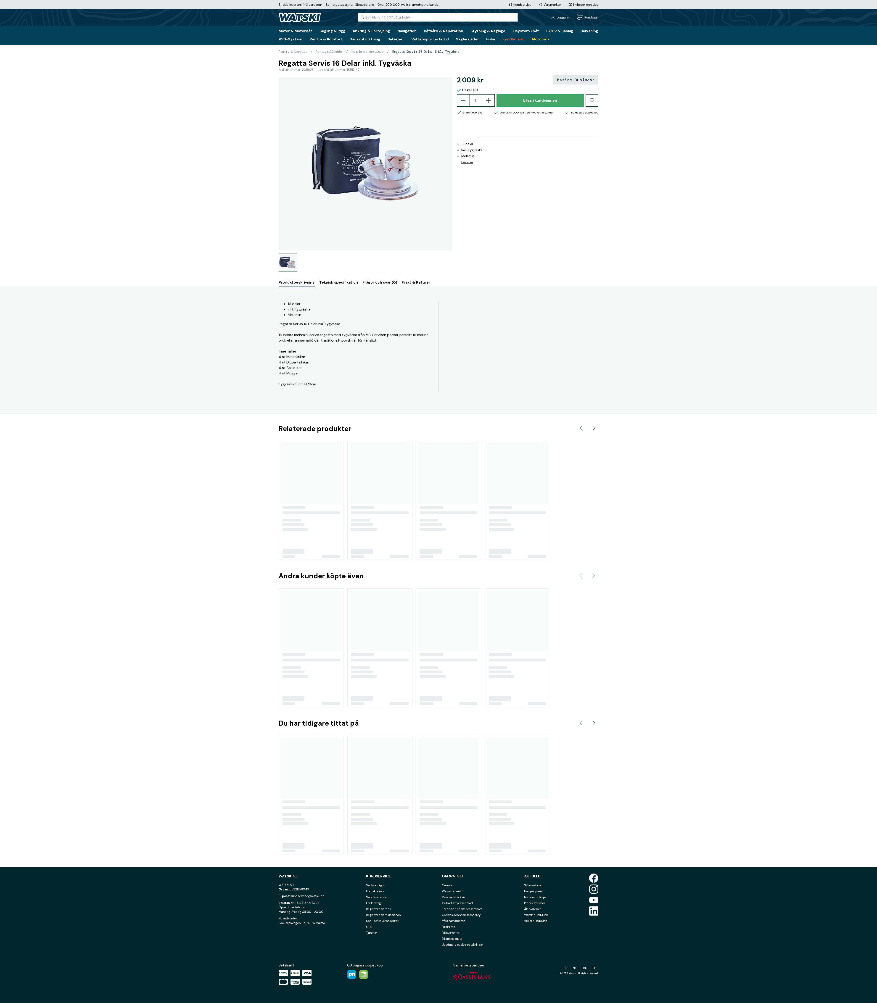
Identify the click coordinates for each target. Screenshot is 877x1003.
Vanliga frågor (375, 885)
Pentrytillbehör (329, 52)
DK (585, 968)
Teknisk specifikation (338, 282)
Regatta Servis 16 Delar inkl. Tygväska (425, 52)
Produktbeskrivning (297, 282)
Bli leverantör (451, 933)
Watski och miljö (452, 891)
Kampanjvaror (533, 891)
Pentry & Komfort (293, 52)
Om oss (447, 885)
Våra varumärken (453, 897)
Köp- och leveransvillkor (382, 921)
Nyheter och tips (535, 897)
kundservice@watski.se (307, 896)
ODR (369, 927)
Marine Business (576, 80)
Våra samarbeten (453, 921)
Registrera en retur (378, 909)
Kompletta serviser (367, 52)
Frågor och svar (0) (379, 282)
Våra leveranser (376, 897)
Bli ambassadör (452, 939)
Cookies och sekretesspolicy (461, 915)
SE (565, 968)
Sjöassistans (364, 5)
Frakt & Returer (416, 282)
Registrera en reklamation (383, 915)
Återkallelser (532, 909)
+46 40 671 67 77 (307, 903)
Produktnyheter (534, 903)
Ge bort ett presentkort (457, 903)
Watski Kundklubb (536, 915)
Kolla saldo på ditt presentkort (462, 909)
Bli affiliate (448, 927)
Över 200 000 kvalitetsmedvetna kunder (409, 5)
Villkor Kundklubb (535, 921)
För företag (373, 903)
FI (594, 968)
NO (575, 968)
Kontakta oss (375, 891)
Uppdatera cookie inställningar (462, 945)
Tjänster (371, 933)
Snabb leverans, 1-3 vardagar (300, 5)
